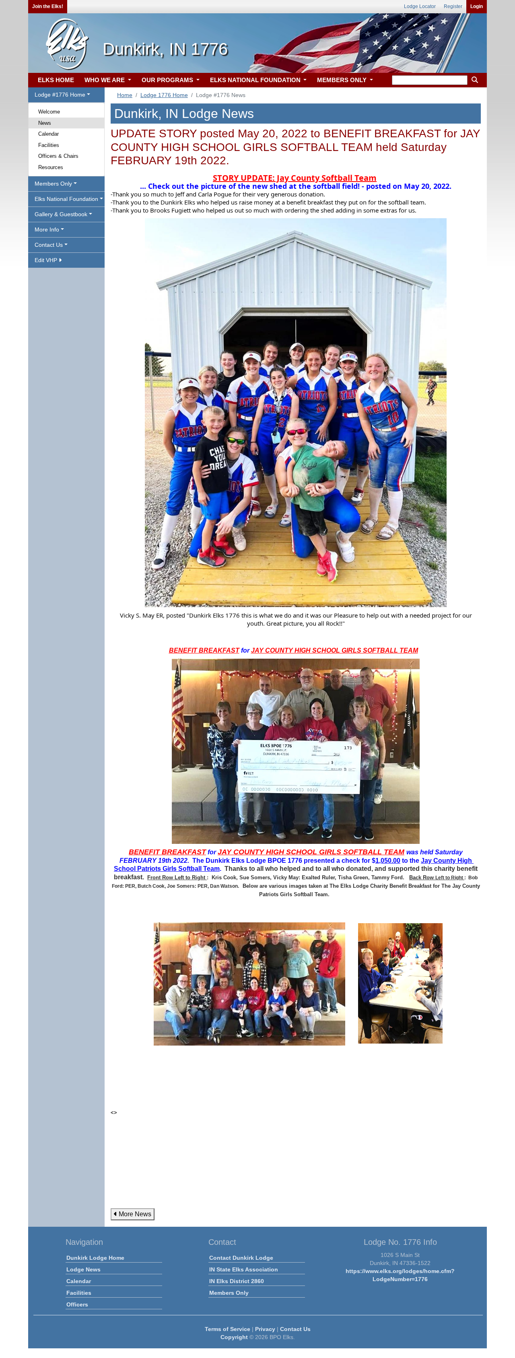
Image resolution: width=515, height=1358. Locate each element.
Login (476, 6)
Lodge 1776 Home (164, 95)
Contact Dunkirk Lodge (241, 1258)
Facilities (48, 145)
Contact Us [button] (49, 245)
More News (134, 1214)
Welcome (49, 112)
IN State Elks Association (243, 1269)
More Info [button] (47, 229)
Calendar (48, 134)
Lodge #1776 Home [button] (60, 94)
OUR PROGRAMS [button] (168, 79)
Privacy (265, 1329)
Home (124, 95)
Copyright (234, 1337)
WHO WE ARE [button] (105, 79)
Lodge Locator (420, 6)
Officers (77, 1304)
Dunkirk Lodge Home (95, 1258)
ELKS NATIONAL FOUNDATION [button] (256, 79)
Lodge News (83, 1269)
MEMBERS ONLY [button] (342, 79)
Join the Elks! (47, 6)
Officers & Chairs (58, 156)
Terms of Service (227, 1329)
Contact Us (295, 1329)
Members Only (229, 1293)
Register (453, 6)
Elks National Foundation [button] (66, 199)
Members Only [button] (53, 183)
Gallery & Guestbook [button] (61, 214)
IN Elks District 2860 (236, 1281)
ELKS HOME (56, 79)
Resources (50, 167)
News (44, 123)
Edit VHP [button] (47, 260)
